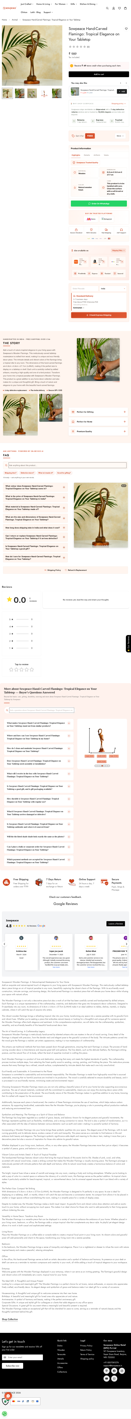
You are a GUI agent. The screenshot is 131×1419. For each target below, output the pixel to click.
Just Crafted (26, 4)
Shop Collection (10, 1319)
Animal (15, 19)
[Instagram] (122, 1371)
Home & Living (43, 4)
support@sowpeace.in (112, 1365)
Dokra (59, 1345)
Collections (62, 1371)
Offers (60, 1367)
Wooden (61, 1350)
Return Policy (86, 1350)
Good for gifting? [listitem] (64, 473)
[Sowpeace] (9, 8)
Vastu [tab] (106, 155)
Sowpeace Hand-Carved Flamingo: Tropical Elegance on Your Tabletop (98, 90)
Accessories (62, 1363)
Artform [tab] (97, 155)
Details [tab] (87, 155)
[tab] (95, 545)
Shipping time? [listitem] (11, 473)
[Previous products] (120, 83)
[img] (77, 47)
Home (4, 19)
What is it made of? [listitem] (45, 473)
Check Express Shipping (100, 315)
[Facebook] (114, 1371)
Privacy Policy (86, 1345)
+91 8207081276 (111, 1362)
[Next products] (126, 83)
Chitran (24, 12)
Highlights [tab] (76, 155)
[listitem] (39, 724)
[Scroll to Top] (126, 1405)
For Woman (60, 4)
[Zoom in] (57, 31)
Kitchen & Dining (87, 4)
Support (47, 12)
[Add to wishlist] (126, 29)
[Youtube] (106, 1378)
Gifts (73, 4)
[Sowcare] (114, 1378)
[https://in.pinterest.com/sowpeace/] (106, 1371)
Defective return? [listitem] (27, 473)
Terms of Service (87, 1354)
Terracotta (61, 1354)
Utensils (60, 1358)
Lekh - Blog (35, 12)
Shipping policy (87, 1358)
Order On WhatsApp (100, 203)
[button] (99, 136)
